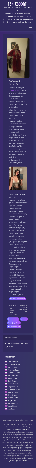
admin (25, 319)
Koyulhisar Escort (14, 389)
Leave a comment (15, 326)
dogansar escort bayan (17, 299)
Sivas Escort (12, 395)
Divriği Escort (13, 367)
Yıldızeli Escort (13, 406)
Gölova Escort (13, 375)
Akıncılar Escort (13, 361)
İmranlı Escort (13, 384)
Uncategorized (13, 403)
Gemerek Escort (14, 373)
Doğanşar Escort (15, 90)
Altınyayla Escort (14, 364)
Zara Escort (12, 409)
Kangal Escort (13, 387)
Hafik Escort (12, 381)
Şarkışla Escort (13, 392)
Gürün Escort (13, 378)
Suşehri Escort (13, 398)
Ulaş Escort (12, 400)
